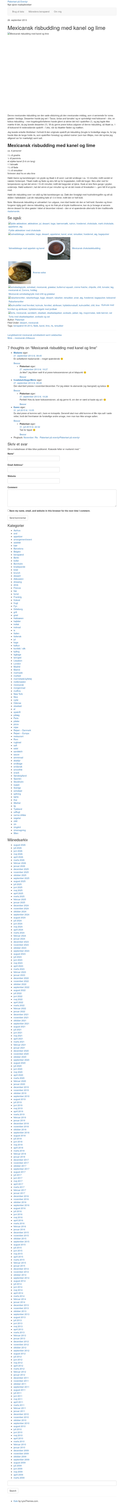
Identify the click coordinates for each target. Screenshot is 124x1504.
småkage (18, 763)
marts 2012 (19, 1368)
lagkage (17, 654)
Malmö (17, 669)
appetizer (18, 536)
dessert (23, 322)
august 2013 (20, 1317)
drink (16, 584)
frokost (17, 600)
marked (17, 675)
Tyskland (18, 808)
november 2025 (21, 872)
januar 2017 (19, 1193)
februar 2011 (20, 1408)
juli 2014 (18, 1283)
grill (15, 612)
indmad (17, 627)
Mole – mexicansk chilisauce (21, 337)
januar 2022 (19, 1011)
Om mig (58, 11)
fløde (35, 325)
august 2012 (20, 1353)
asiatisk (17, 542)
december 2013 (21, 1305)
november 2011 (21, 1380)
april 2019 (18, 1111)
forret (16, 593)
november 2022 (21, 981)
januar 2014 (19, 1302)
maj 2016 (18, 1217)
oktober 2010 (20, 1420)
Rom (16, 739)
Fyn (15, 606)
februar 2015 (20, 1262)
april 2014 (18, 1292)
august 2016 (20, 1208)
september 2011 (21, 1386)
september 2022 (21, 987)
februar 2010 (20, 1444)
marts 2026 (19, 859)
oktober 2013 (20, 1311)
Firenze (17, 587)
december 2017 (21, 1159)
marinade (18, 672)
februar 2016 (20, 1226)
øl (14, 709)
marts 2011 (19, 1404)
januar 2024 (19, 938)
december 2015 (21, 1232)
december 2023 (21, 941)
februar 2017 (20, 1190)
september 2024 (21, 914)
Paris (16, 718)
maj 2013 (18, 1326)
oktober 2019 (20, 1093)
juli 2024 (18, 920)
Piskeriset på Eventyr (18, 1)
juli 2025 (18, 884)
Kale (16, 1500)
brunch (17, 572)
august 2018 (20, 1135)
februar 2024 (20, 935)
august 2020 (20, 1062)
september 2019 (21, 1096)
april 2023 (18, 965)
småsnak (18, 766)
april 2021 (18, 1038)
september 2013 (21, 1314)
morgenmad (19, 687)
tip (15, 805)
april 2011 (18, 1401)
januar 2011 (19, 1411)
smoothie (18, 769)
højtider (17, 621)
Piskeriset (19, 319)
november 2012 (21, 1344)
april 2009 (18, 1474)
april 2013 (18, 1329)
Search (13, 1490)
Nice (16, 696)
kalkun (17, 645)
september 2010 (21, 1423)
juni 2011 (18, 1395)
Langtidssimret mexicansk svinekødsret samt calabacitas (35, 334)
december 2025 (21, 869)
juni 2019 (18, 1105)
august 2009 (20, 1462)
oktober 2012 (20, 1347)
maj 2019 (18, 1108)
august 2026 (20, 844)
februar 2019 (20, 1117)
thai (15, 799)
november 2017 (21, 1162)
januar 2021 (19, 1047)
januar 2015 (19, 1265)
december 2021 (21, 1014)
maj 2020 (18, 1071)
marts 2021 (19, 1041)
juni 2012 (18, 1359)
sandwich (18, 751)
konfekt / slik (19, 648)
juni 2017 (18, 1177)
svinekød (18, 790)
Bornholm (18, 563)
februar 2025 (20, 899)
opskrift (17, 712)
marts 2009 (19, 1477)
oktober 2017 (20, 1165)
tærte (16, 796)
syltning (17, 793)
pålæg (17, 715)
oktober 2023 (20, 947)
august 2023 (20, 953)
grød (16, 615)
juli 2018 (18, 1138)
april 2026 (18, 856)
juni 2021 (18, 1032)
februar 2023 (20, 971)
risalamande (13, 211)
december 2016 (21, 1196)
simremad (18, 757)
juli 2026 (18, 847)
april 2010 (18, 1438)
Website (12, 476)
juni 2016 (18, 1214)
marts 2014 (19, 1295)
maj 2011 (18, 1398)
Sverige (17, 787)
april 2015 (18, 1256)
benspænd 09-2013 (22, 325)
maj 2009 (18, 1471)
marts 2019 (19, 1114)
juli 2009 (18, 1465)
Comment (12, 487)
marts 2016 (19, 1223)
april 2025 (18, 893)
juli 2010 (18, 1429)
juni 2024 (18, 923)
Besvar (17, 363)
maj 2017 (18, 1180)
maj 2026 (18, 853)
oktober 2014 (20, 1274)
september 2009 (21, 1459)
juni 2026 (18, 850)
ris (52, 325)
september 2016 (21, 1205)
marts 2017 (19, 1186)
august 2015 (20, 1244)
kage (16, 642)
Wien (16, 833)
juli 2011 (18, 1392)
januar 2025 (19, 902)
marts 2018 (19, 1150)
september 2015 (21, 1241)
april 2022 (18, 1002)
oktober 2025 (20, 875)
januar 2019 (19, 1120)
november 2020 (21, 1053)
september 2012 (21, 1350)
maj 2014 (18, 1289)
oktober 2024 (20, 911)
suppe (17, 784)
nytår (16, 699)
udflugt (17, 811)
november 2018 (21, 1126)
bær (15, 545)
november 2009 (21, 1453)
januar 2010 (19, 1447)
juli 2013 (18, 1320)
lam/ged (17, 657)
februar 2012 (20, 1371)
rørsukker (58, 325)
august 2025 (20, 881)
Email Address (15, 464)
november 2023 (21, 944)
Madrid (17, 666)
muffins (17, 690)
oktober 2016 (20, 1202)
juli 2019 (18, 1102)
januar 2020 (19, 1084)
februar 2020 (20, 1081)
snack (16, 772)
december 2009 (21, 1450)
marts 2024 (19, 932)
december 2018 (21, 1123)
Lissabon (18, 660)
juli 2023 (18, 956)
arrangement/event (23, 539)
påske (16, 721)
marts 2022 (19, 1005)
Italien (16, 633)
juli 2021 (18, 1029)
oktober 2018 (20, 1129)
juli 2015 (18, 1247)
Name (11, 453)
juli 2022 (18, 993)
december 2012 (21, 1341)
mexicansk (33, 322)
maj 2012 (18, 1362)
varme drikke (20, 814)
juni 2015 (18, 1250)
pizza (16, 724)
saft (15, 745)
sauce (16, 754)
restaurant (18, 736)
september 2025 (21, 878)
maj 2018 (18, 1144)
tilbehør (17, 802)
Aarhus (17, 530)
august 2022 (20, 990)
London (17, 663)
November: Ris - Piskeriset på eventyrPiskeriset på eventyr (52, 437)
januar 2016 (19, 1229)
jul (15, 639)
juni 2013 (18, 1323)
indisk (16, 624)
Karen (17, 407)
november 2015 (21, 1235)
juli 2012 (18, 1356)
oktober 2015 (20, 1238)
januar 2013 (19, 1338)
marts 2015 (19, 1259)
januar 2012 (19, 1374)
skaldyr (17, 760)
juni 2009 (18, 1468)
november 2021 (21, 1017)
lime (48, 325)
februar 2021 (20, 1044)
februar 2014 (20, 1299)
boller (16, 560)
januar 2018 (19, 1156)
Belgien (17, 551)
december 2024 (21, 905)
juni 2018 (18, 1141)
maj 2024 (18, 926)
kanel (41, 325)
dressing (18, 581)
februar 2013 (20, 1335)
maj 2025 (18, 890)
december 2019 (21, 1087)
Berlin (16, 557)
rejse (16, 727)
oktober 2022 (20, 984)
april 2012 (18, 1365)
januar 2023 (19, 975)
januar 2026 (19, 866)
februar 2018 (20, 1153)
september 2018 (21, 1132)
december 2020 (21, 1050)
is (14, 630)
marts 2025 (19, 896)
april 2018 (18, 1147)
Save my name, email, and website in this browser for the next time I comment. (50, 510)
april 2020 (18, 1074)
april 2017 (18, 1183)
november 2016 (21, 1199)
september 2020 (21, 1059)
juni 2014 (18, 1286)
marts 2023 (19, 968)
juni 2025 (18, 887)
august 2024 (20, 917)
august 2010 (20, 1426)
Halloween (19, 618)
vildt (15, 821)
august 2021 (20, 1026)
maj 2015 (18, 1253)
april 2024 (18, 929)
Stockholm (19, 781)
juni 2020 (18, 1068)
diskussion (19, 578)
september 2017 (21, 1168)
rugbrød (17, 742)
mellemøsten (20, 681)
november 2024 (21, 908)
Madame (18, 352)
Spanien (17, 778)
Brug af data (18, 11)
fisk (15, 590)
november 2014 (21, 1271)
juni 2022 (18, 996)
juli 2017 (18, 1174)
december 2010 (21, 1414)
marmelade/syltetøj (23, 678)
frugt (16, 603)
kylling (17, 651)
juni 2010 (18, 1432)
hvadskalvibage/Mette (25, 379)
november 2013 (21, 1308)
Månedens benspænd (39, 11)
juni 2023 (18, 959)
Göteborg (18, 609)
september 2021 (21, 1023)
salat (16, 748)
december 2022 (21, 978)
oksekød (18, 705)
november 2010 (21, 1417)
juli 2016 (18, 1211)
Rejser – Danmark (22, 730)
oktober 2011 (20, 1383)
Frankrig (18, 596)
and (15, 533)
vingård (17, 827)
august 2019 (20, 1099)
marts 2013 (19, 1332)
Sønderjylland (20, 775)
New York (18, 693)
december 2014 (21, 1268)
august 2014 (20, 1280)
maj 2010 (18, 1435)
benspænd (19, 554)
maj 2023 (18, 962)
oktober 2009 (20, 1456)
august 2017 (20, 1171)
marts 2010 (19, 1441)
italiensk (17, 636)
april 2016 (18, 1220)
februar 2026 (20, 862)
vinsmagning (20, 830)
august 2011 (20, 1389)
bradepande (19, 566)
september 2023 (21, 950)
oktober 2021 (20, 1020)
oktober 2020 (20, 1056)
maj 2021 (18, 1035)
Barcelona (18, 548)
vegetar (17, 818)
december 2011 (21, 1377)
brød (16, 569)
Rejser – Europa (21, 733)
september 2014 (21, 1277)
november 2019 (21, 1090)
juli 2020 (18, 1065)
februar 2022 (20, 1008)
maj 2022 (18, 999)
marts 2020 (19, 1077)
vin (15, 824)
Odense (17, 702)
